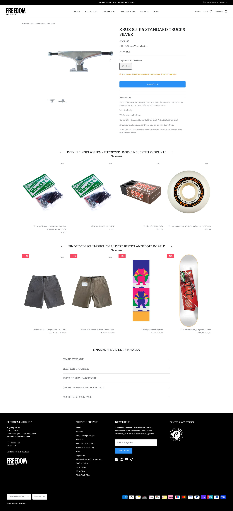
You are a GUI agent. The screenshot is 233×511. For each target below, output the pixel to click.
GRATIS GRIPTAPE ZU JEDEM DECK (83, 387)
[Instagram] (121, 459)
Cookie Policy (82, 463)
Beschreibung (125, 97)
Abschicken (124, 450)
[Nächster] (111, 60)
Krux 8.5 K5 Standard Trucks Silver (43, 23)
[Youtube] (126, 459)
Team (78, 428)
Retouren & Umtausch (85, 443)
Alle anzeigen (116, 156)
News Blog (80, 471)
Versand (79, 439)
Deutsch (222, 2)
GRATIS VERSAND (73, 359)
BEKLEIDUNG (91, 11)
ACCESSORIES (109, 11)
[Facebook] (116, 459)
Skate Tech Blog (83, 475)
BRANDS (144, 11)
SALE (156, 11)
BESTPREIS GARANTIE (76, 368)
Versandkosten (140, 46)
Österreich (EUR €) (209, 2)
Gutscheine (81, 467)
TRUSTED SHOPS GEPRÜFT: (182, 422)
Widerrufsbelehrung (85, 447)
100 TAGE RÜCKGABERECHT (79, 378)
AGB (78, 451)
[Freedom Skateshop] (15, 12)
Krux (128, 51)
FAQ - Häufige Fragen (85, 436)
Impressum (80, 455)
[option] (80, 60)
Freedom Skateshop (19, 503)
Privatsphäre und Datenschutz (89, 459)
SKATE (77, 11)
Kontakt (79, 432)
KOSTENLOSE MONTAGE (77, 397)
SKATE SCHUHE (128, 11)
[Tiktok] (131, 459)
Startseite (25, 23)
